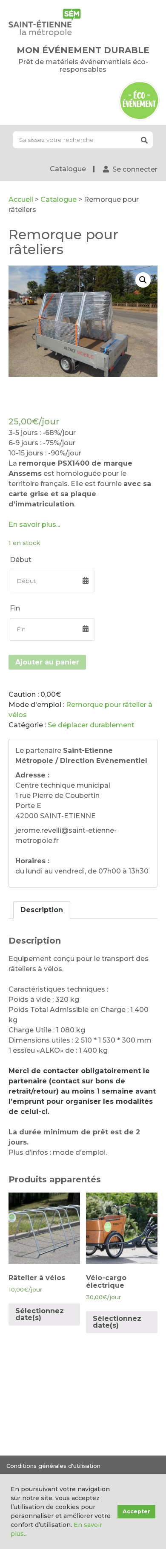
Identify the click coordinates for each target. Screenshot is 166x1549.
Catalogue (68, 169)
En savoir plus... (34, 524)
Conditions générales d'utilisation (53, 1465)
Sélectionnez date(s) (39, 1314)
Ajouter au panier (47, 662)
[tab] (41, 910)
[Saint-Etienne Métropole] (45, 22)
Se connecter (134, 169)
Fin (15, 608)
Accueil (21, 199)
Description (41, 910)
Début (20, 560)
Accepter (136, 1511)
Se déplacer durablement (91, 725)
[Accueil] (139, 100)
